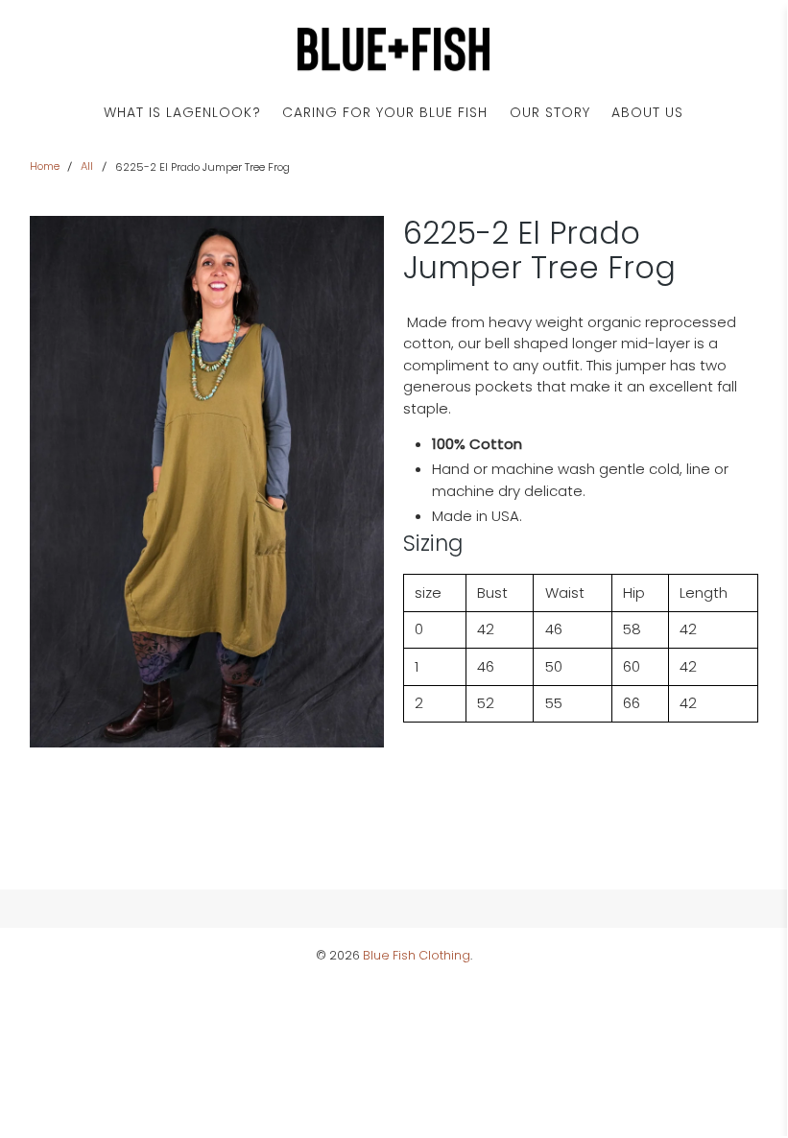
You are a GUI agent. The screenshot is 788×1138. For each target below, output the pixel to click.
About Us (647, 112)
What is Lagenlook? (182, 112)
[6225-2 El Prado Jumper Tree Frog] (207, 481)
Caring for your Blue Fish (385, 112)
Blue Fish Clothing (416, 955)
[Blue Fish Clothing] (394, 49)
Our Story (550, 112)
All (87, 166)
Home (45, 166)
